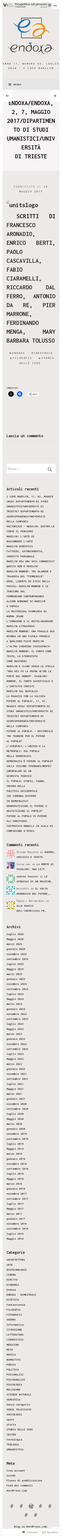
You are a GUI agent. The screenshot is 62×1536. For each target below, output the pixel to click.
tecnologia (14, 1439)
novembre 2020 (17, 1103)
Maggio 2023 (15, 1028)
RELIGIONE (13, 1389)
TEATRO (11, 1434)
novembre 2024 (17, 983)
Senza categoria (18, 1404)
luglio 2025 (15, 963)
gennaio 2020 (16, 1128)
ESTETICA (13, 1299)
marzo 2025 (14, 973)
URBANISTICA (15, 1449)
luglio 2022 (15, 1053)
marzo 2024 (14, 1003)
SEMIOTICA (13, 1399)
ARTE (10, 1264)
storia (11, 1424)
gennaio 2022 (16, 1068)
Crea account (16, 1470)
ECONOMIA (13, 1284)
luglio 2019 (15, 1143)
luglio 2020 (15, 1113)
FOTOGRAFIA (14, 1314)
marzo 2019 (14, 1153)
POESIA (11, 1364)
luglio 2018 (15, 1173)
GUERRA (11, 1319)
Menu (17, 84)
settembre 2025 (17, 958)
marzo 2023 (14, 1033)
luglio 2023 (15, 1023)
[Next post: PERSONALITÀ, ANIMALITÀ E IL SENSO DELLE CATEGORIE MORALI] (54, 96)
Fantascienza (16, 1304)
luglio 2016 (15, 1233)
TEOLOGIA (13, 1444)
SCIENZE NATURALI (19, 1394)
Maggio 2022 (15, 1058)
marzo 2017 (14, 1213)
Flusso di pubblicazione (24, 1480)
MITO (10, 1349)
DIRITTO (12, 1279)
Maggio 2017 (15, 1208)
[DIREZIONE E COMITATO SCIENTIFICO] (40, 1508)
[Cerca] (31, 468)
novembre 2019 (17, 1133)
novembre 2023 (17, 1013)
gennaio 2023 (16, 1038)
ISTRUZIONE (14, 1329)
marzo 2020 (14, 1123)
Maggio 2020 (15, 1118)
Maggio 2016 (15, 1238)
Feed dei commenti (20, 1485)
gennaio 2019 (16, 1158)
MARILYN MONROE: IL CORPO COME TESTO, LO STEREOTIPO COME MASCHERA (29, 656)
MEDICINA (13, 1344)
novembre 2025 (17, 954)
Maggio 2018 (15, 1178)
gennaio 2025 (16, 978)
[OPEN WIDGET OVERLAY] (55, 6)
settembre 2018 (17, 1168)
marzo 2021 (14, 1093)
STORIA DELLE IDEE (20, 1429)
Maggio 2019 (15, 1148)
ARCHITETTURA (16, 1259)
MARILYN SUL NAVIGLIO (22, 691)
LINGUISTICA (15, 1339)
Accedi (11, 1475)
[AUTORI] (12, 1508)
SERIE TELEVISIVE (19, 1409)
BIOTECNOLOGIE (17, 1269)
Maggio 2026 (15, 939)
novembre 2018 (17, 1163)
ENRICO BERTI (29, 242)
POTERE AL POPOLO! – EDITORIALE (30, 731)
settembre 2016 (17, 1228)
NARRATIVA (13, 1359)
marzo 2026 (14, 943)
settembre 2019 (17, 1138)
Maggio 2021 (15, 1088)
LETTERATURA (15, 1334)
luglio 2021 (15, 1083)
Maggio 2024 (15, 998)
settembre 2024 (17, 988)
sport (10, 1419)
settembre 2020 (17, 1108)
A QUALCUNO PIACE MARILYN (25, 641)
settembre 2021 (17, 1078)
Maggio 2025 (15, 969)
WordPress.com (17, 1490)
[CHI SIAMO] (31, 1508)
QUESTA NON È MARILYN (22, 566)
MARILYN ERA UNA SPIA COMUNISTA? (31, 561)
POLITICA (13, 1369)
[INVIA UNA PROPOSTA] (21, 1508)
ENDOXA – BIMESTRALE (21, 1294)
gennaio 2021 (16, 1098)
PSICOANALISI (16, 1379)
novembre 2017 (17, 1193)
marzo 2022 (14, 1063)
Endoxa (11, 1289)
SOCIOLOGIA (14, 1414)
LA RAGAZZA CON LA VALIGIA (26, 696)
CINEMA (11, 1274)
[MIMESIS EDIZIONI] (36, 1517)
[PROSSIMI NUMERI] (26, 1517)
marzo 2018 (14, 1183)
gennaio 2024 (16, 1008)
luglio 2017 (15, 1203)
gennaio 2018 (16, 1188)
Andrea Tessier (27, 876)
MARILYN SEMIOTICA (20, 546)
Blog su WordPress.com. (31, 1526)
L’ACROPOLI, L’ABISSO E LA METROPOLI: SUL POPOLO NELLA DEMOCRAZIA (26, 751)
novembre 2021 (17, 1073)
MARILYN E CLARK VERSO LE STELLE (31, 666)
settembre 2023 (17, 1018)
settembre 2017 (17, 1198)
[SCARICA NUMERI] (50, 1508)
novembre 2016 (17, 1223)
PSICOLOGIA (14, 1384)
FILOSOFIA (13, 1309)
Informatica (15, 1324)
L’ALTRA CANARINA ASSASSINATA (28, 646)
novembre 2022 (17, 1043)
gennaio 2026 (16, 948)
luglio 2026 (15, 934)
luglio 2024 (15, 993)
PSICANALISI (15, 1374)
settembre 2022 (17, 1048)
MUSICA (11, 1354)
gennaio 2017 (16, 1218)
